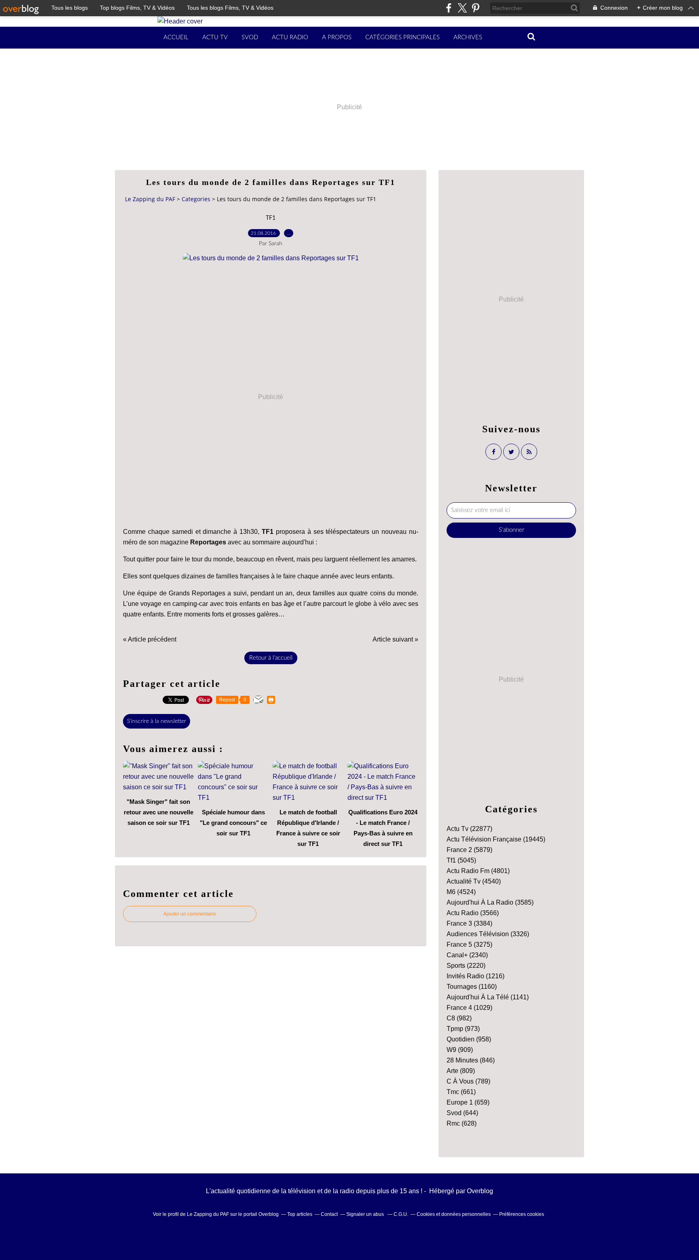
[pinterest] (475, 8)
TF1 (270, 218)
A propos (337, 37)
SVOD (249, 37)
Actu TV (215, 37)
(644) (462, 1112)
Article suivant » (395, 639)
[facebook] (449, 8)
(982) (459, 1018)
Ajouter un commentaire (189, 914)
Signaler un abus (365, 1214)
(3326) (488, 934)
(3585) (490, 902)
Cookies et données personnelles (454, 1214)
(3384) (469, 923)
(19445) (496, 839)
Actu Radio (290, 37)
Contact (329, 1214)
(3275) (469, 944)
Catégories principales (402, 37)
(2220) (466, 965)
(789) (468, 1081)
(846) (471, 1060)
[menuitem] (176, 38)
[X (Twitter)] (462, 8)
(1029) (469, 1007)
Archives (467, 37)
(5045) (461, 860)
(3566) (473, 912)
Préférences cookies (521, 1214)
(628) (462, 1123)
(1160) (472, 986)
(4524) (461, 891)
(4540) (474, 881)
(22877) (469, 828)
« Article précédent (149, 639)
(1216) (475, 976)
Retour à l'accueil (270, 658)
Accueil (176, 37)
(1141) (488, 997)
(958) (469, 1039)
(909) (460, 1049)
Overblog (480, 1191)
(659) (468, 1102)
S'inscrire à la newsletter (156, 721)
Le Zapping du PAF (150, 199)
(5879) (469, 849)
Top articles (299, 1214)
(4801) (478, 870)
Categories (196, 199)
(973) (463, 1028)
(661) (461, 1091)
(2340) (467, 955)
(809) (461, 1070)
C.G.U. (401, 1214)
